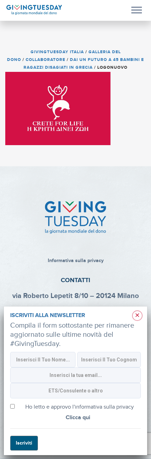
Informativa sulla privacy (76, 260)
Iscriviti (24, 443)
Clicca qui (78, 417)
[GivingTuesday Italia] (34, 10)
